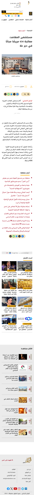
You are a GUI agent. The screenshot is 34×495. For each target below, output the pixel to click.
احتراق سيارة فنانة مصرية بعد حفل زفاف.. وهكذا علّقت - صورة (10, 310)
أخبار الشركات (27, 324)
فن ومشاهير (11, 270)
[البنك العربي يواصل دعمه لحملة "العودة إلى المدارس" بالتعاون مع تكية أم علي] (24, 319)
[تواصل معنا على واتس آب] (12, 16)
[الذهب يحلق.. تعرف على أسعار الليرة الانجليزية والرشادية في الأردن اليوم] (23, 432)
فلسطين (28, 270)
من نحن (29, 469)
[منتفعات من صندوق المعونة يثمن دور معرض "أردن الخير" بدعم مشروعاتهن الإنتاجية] (24, 301)
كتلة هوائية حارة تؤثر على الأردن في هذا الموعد (11, 410)
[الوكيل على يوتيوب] (15, 488)
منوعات (12, 288)
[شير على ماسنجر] (11, 94)
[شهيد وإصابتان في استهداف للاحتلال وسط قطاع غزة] (24, 266)
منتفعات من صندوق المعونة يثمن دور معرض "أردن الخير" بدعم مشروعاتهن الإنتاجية (25, 310)
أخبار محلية (28, 19)
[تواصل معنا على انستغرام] (15, 16)
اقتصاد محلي (19, 19)
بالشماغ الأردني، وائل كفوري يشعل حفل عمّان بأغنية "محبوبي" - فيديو (9, 274)
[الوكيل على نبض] (26, 488)
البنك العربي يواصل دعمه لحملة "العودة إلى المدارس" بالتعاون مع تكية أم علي (25, 327)
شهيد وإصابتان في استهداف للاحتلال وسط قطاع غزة (25, 274)
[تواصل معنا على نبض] (18, 16)
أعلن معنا (28, 481)
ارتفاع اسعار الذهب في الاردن (11, 400)
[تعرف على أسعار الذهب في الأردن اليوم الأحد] (24, 284)
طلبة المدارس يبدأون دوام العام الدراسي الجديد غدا (11, 378)
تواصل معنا (28, 475)
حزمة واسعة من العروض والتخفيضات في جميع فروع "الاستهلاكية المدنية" (9, 327)
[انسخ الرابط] (5, 94)
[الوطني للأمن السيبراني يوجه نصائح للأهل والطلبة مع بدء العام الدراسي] (23, 368)
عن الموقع (28, 472)
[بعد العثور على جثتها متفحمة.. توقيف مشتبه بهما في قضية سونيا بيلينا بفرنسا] (9, 284)
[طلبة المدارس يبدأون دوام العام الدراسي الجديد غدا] (23, 378)
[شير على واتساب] (8, 94)
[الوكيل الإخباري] (26, 4)
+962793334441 (11, 472)
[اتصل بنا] (6, 15)
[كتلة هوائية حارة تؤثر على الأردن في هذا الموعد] (23, 411)
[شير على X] (14, 94)
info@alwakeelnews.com (9, 478)
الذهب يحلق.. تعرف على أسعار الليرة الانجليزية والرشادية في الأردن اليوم (10, 432)
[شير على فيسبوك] (17, 94)
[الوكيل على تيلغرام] (22, 488)
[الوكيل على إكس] (11, 488)
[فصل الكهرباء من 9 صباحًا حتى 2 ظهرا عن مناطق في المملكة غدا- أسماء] (23, 357)
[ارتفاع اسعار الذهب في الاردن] (23, 400)
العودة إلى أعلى (7, 460)
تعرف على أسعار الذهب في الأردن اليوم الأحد (25, 291)
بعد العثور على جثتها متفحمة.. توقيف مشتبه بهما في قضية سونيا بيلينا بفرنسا (10, 292)
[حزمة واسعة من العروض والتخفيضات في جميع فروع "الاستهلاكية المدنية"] (9, 319)
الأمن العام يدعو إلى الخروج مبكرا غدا (12, 389)
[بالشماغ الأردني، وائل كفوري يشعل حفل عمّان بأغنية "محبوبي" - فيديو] (9, 266)
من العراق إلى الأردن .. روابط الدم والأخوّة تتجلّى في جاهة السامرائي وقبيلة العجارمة (10, 421)
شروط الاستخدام (26, 478)
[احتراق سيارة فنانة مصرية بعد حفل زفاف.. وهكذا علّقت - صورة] (9, 301)
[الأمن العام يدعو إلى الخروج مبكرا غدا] (23, 389)
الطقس (11, 19)
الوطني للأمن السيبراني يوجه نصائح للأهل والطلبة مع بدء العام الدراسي (10, 367)
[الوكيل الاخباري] (27, 460)
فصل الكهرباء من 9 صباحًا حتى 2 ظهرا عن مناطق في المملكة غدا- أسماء (10, 357)
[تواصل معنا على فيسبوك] (9, 16)
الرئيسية (29, 30)
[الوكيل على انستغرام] (19, 488)
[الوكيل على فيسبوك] (8, 488)
